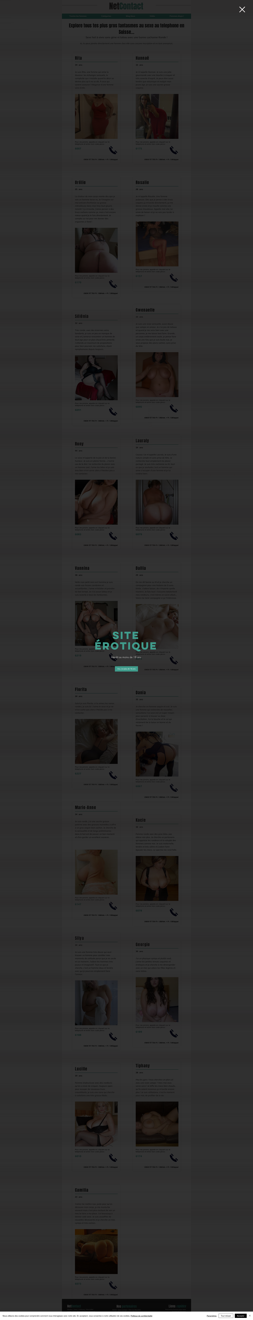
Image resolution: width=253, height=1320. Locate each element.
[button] (242, 9)
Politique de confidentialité (141, 1315)
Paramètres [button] (211, 1315)
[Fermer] (249, 1316)
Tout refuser (226, 1315)
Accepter (240, 1315)
